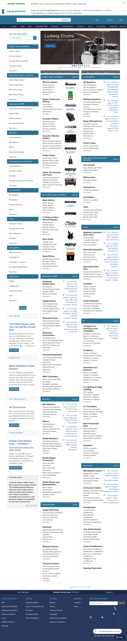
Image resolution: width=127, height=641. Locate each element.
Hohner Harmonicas (90, 190)
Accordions (88, 197)
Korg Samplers (88, 451)
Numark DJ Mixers (90, 360)
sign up (121, 603)
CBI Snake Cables (90, 537)
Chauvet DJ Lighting (91, 395)
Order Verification (32, 618)
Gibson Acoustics (49, 126)
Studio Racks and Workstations (51, 483)
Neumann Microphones (51, 407)
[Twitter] (115, 609)
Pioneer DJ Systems (90, 375)
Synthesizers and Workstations (20, 109)
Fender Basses (48, 205)
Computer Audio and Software (20, 161)
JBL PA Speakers (89, 87)
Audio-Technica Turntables (93, 412)
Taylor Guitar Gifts (90, 215)
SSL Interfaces (48, 520)
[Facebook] (99, 609)
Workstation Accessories (52, 492)
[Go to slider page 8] (88, 66)
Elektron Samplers (90, 448)
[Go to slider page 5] (82, 66)
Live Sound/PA (14, 190)
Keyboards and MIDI (16, 104)
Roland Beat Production (92, 438)
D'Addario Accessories (51, 182)
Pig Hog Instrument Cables (93, 500)
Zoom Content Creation (51, 574)
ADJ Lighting (88, 392)
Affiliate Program (8, 622)
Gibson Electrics (49, 85)
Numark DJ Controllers (92, 343)
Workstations (47, 490)
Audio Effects (48, 537)
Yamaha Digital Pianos (51, 309)
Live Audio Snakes (92, 529)
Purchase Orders (32, 614)
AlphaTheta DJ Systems (92, 377)
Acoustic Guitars (15, 56)
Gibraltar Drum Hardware (92, 311)
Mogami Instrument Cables (93, 491)
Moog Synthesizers (50, 294)
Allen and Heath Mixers (51, 429)
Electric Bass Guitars (17, 80)
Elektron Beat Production (92, 436)
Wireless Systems (15, 205)
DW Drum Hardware (90, 306)
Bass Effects (49, 256)
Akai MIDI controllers (50, 384)
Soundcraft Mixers (49, 431)
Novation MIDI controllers (52, 386)
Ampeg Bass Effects (50, 266)
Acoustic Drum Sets (16, 228)
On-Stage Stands (49, 338)
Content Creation (15, 171)
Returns (52, 603)
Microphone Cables (92, 471)
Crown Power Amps (90, 146)
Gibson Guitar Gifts (90, 212)
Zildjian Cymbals (89, 289)
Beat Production (15, 252)
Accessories (113, 26)
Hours (4, 618)
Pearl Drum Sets (89, 257)
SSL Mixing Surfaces (50, 549)
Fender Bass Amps (49, 249)
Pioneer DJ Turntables (91, 409)
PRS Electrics (47, 90)
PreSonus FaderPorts (50, 556)
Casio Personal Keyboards (52, 357)
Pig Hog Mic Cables (90, 481)
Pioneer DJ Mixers (90, 353)
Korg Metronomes (90, 180)
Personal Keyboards (16, 123)
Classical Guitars (15, 66)
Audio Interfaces (15, 166)
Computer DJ (14, 257)
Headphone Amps (15, 291)
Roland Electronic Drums (92, 272)
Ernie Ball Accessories (51, 178)
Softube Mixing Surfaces (52, 552)
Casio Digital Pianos (50, 304)
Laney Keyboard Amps (51, 323)
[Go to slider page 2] (76, 66)
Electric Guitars (15, 51)
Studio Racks (47, 487)
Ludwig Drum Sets (90, 259)
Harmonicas (89, 187)
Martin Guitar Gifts (90, 217)
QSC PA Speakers (90, 85)
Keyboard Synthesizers (49, 282)
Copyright (53, 614)
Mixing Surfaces (50, 546)
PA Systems (13, 200)
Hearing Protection (92, 568)
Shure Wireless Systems (92, 102)
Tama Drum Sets (89, 252)
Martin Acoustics (49, 122)
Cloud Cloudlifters (49, 475)
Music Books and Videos (92, 168)
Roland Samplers (89, 455)
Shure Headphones (90, 520)
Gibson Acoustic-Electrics (52, 146)
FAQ (3, 603)
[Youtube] (123, 609)
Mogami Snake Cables (91, 539)
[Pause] (72, 65)
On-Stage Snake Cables (92, 532)
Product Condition (8, 614)
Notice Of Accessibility (58, 618)
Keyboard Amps (50, 318)
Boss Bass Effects (49, 264)
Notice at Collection (57, 622)
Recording (54, 26)
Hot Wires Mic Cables (91, 478)
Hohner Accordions (90, 200)
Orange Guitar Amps (50, 163)
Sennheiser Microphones (52, 409)
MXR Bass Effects (49, 261)
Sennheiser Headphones (92, 522)
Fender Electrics (49, 87)
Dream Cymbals (89, 291)
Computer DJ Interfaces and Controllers (90, 328)
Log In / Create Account (35, 606)
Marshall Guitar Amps (51, 160)
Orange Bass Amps (50, 244)
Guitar (23, 26)
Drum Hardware (15, 233)
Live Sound (80, 26)
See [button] (13, 71)
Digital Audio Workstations (53, 530)
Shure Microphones (50, 412)
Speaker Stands (48, 495)
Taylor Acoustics (49, 124)
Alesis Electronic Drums (92, 274)
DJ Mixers (88, 350)
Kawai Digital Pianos (50, 311)
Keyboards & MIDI (41, 26)
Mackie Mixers (48, 427)
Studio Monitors (15, 137)
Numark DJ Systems (91, 380)
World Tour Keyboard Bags (53, 340)
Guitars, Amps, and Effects (19, 46)
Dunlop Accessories (50, 180)
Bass (30, 26)
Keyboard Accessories (48, 334)
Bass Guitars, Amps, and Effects (21, 75)
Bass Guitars (49, 200)
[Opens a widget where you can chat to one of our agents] (119, 637)
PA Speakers (13, 195)
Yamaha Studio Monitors (52, 444)
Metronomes (89, 177)
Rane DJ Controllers (90, 336)
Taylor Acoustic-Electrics (52, 141)
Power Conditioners (92, 546)
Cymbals (12, 238)
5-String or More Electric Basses (50, 218)
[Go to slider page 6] (84, 66)
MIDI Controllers (15, 118)
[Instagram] (107, 609)
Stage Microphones (92, 121)
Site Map (5, 626)
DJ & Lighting (101, 26)
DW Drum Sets (88, 255)
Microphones (14, 142)
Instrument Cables (92, 488)
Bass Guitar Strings (16, 95)
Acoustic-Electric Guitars (18, 61)
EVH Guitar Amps (49, 165)
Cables (11, 281)
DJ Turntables (90, 406)
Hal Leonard (89, 165)
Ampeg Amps (48, 242)
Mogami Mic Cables (90, 474)
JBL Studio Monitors (50, 441)
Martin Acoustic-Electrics (52, 143)
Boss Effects (47, 104)
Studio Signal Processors (49, 459)
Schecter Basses (49, 227)
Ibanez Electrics (48, 92)
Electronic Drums (15, 224)
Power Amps (89, 143)
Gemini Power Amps (91, 148)
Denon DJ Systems (90, 373)
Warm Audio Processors (52, 473)
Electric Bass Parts (16, 85)
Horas (76, 606)
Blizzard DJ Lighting (91, 397)
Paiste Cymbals (89, 294)
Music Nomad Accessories (52, 185)
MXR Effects (47, 112)
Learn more (82, 4)
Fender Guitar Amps (50, 158)
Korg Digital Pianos (50, 306)
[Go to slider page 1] (74, 66)
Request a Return (32, 603)
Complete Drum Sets (91, 240)
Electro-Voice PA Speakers (93, 90)
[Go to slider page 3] (78, 66)
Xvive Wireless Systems (92, 109)
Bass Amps (48, 239)
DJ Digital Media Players (18, 267)
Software (12, 176)
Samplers (87, 445)
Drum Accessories (90, 245)
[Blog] (91, 609)
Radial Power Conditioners (93, 551)
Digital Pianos (14, 113)
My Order (29, 610)
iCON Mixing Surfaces (51, 554)
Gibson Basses (48, 210)
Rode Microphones (50, 414)
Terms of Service (56, 610)
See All (22, 308)
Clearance (122, 26)
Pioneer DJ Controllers (91, 334)
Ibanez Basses (48, 203)
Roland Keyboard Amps (51, 321)
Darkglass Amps (49, 247)
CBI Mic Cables (89, 476)
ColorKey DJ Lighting (91, 399)
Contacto (77, 603)
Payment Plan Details (9, 606)
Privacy (52, 606)
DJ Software (47, 539)
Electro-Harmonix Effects (52, 109)
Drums (90, 26)
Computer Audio (67, 26)
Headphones (13, 286)
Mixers (11, 147)
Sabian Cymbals (89, 287)
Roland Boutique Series (51, 289)
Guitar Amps (49, 155)
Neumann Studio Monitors (52, 446)
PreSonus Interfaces (50, 515)
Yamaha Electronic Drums (93, 277)
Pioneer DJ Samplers (91, 453)
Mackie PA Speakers (91, 92)
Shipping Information (9, 610)
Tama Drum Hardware (91, 308)
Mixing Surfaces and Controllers (21, 181)
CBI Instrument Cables (91, 498)
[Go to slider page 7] (86, 66)
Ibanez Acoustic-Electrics (52, 148)
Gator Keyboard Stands (51, 343)
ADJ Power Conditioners (92, 549)
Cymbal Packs (88, 238)
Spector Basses (48, 208)
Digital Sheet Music (90, 170)
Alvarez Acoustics (49, 129)
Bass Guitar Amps (15, 90)
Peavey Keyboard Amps (51, 326)
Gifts (11, 296)
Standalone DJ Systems (90, 368)
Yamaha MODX (48, 291)
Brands (14, 26)
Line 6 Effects (48, 107)
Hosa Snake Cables (90, 534)
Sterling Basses (48, 225)
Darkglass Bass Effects (51, 259)
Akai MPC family (89, 433)
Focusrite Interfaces (50, 517)
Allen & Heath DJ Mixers (92, 356)
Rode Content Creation (51, 566)
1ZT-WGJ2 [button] (66, 592)
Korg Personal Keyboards (52, 365)
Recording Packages (16, 152)
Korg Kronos (47, 287)
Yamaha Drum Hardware (92, 304)
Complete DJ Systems (17, 262)
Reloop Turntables (90, 414)
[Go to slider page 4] (80, 66)
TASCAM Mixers (49, 424)
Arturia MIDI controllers (51, 389)
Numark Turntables (90, 416)
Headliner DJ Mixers (91, 358)
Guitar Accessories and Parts (52, 173)
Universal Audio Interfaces (52, 513)
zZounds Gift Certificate (92, 210)
